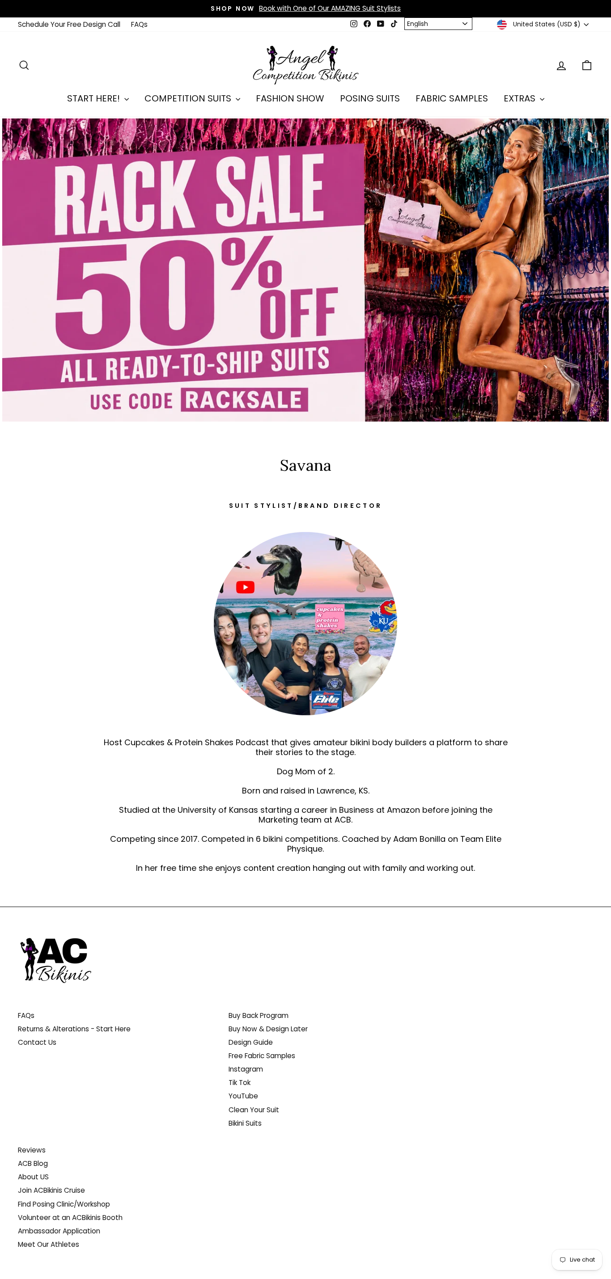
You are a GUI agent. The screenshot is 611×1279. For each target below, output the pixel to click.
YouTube (243, 1096)
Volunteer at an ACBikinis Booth (70, 1217)
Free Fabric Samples (262, 1055)
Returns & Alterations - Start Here (74, 1029)
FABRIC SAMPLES (452, 98)
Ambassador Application (59, 1231)
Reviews (32, 1150)
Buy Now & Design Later (268, 1029)
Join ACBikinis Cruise (51, 1190)
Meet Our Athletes (48, 1244)
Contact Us (37, 1042)
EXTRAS (521, 98)
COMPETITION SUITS (188, 98)
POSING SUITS (370, 98)
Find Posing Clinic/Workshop (64, 1204)
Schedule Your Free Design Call (69, 24)
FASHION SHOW (290, 98)
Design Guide (251, 1042)
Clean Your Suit (254, 1109)
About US (33, 1177)
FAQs (139, 24)
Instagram (246, 1069)
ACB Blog (33, 1163)
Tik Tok (239, 1082)
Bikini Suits (245, 1123)
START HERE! (94, 98)
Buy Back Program (259, 1015)
